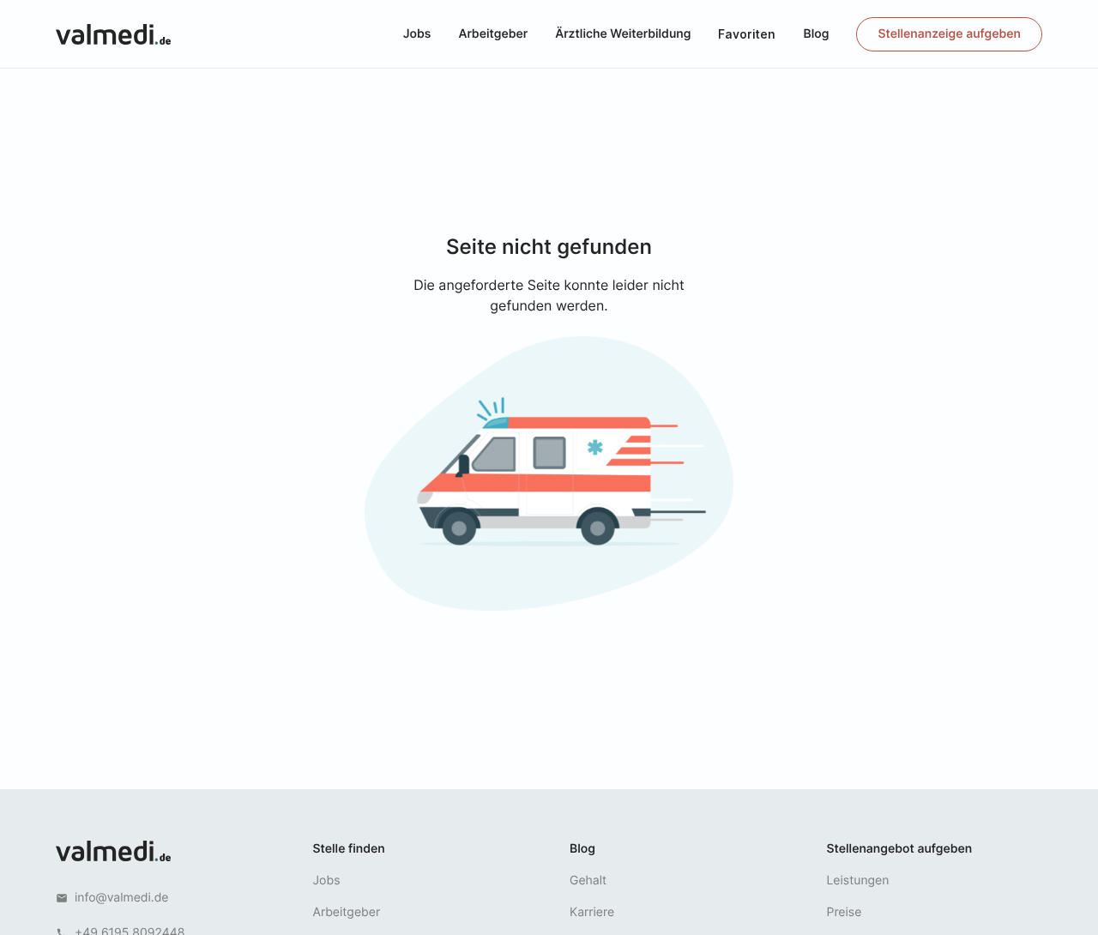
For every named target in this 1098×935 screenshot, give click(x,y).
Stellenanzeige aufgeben (949, 34)
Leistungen (858, 880)
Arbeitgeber (493, 34)
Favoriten (746, 34)
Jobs (417, 34)
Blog (816, 34)
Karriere (592, 912)
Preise (844, 912)
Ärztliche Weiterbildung (623, 34)
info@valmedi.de (122, 897)
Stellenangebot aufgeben (900, 849)
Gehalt (588, 880)
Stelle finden (349, 849)
